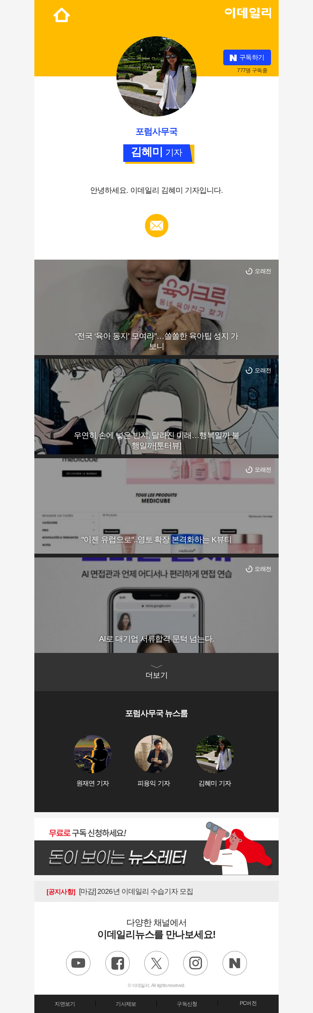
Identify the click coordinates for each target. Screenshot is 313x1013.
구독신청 (187, 1004)
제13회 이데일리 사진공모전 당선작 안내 (125, 891)
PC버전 (248, 1003)
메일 (156, 217)
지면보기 (65, 1004)
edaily (247, 11)
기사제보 (126, 1004)
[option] (103, 761)
